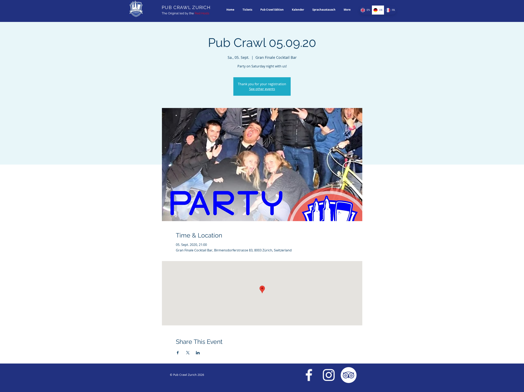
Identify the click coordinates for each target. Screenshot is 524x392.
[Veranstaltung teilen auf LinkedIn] (198, 352)
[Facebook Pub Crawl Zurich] (309, 375)
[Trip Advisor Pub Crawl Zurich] (349, 375)
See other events (262, 89)
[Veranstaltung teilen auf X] (188, 352)
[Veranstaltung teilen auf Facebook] (178, 352)
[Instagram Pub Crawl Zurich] (329, 375)
